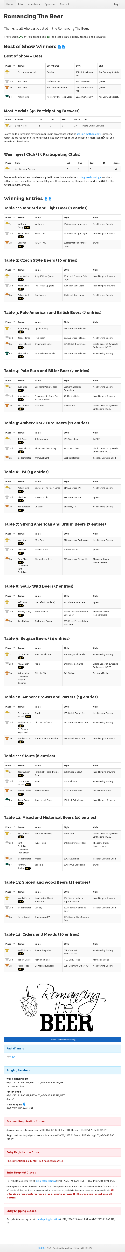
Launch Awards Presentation (62, 1039)
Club (101, 65)
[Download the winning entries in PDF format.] (46, 199)
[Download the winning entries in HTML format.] (50, 199)
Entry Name (53, 65)
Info (20, 4)
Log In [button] (117, 4)
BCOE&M (42, 1248)
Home (9, 4)
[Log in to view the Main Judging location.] (24, 1104)
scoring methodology (89, 133)
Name (38, 217)
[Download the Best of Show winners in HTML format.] (63, 47)
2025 (12, 1057)
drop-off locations (46, 1180)
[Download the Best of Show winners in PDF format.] (60, 47)
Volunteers (34, 4)
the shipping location (48, 1219)
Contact (64, 4)
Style (79, 65)
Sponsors (50, 4)
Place (8, 65)
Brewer (21, 65)
